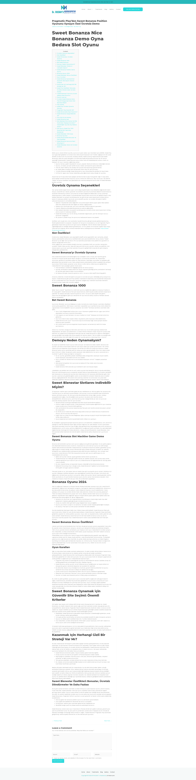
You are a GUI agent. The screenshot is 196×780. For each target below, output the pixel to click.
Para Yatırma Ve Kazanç (64, 117)
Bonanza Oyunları (62, 135)
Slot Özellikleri (61, 55)
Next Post (108, 720)
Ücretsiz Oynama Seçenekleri (65, 53)
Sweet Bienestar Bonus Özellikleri (67, 75)
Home (83, 9)
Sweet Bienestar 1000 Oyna (65, 134)
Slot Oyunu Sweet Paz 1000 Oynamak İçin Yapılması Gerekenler (65, 130)
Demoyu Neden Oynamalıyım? (66, 64)
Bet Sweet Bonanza (62, 62)
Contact (118, 9)
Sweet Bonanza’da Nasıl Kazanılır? (67, 112)
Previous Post (57, 720)
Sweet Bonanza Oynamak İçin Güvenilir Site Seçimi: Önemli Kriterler (65, 80)
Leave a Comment (57, 26)
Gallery (111, 9)
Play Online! (60, 104)
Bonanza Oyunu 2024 (63, 73)
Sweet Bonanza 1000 (63, 60)
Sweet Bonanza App (63, 119)
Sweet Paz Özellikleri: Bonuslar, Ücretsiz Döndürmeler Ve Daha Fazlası (66, 89)
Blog (106, 9)
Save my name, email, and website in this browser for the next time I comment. (78, 758)
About (89, 9)
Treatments (98, 9)
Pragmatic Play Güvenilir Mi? (65, 110)
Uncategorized (68, 26)
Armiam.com (111, 775)
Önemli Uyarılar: (62, 97)
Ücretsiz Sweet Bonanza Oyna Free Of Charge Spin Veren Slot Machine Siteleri (66, 100)
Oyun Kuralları (61, 77)
